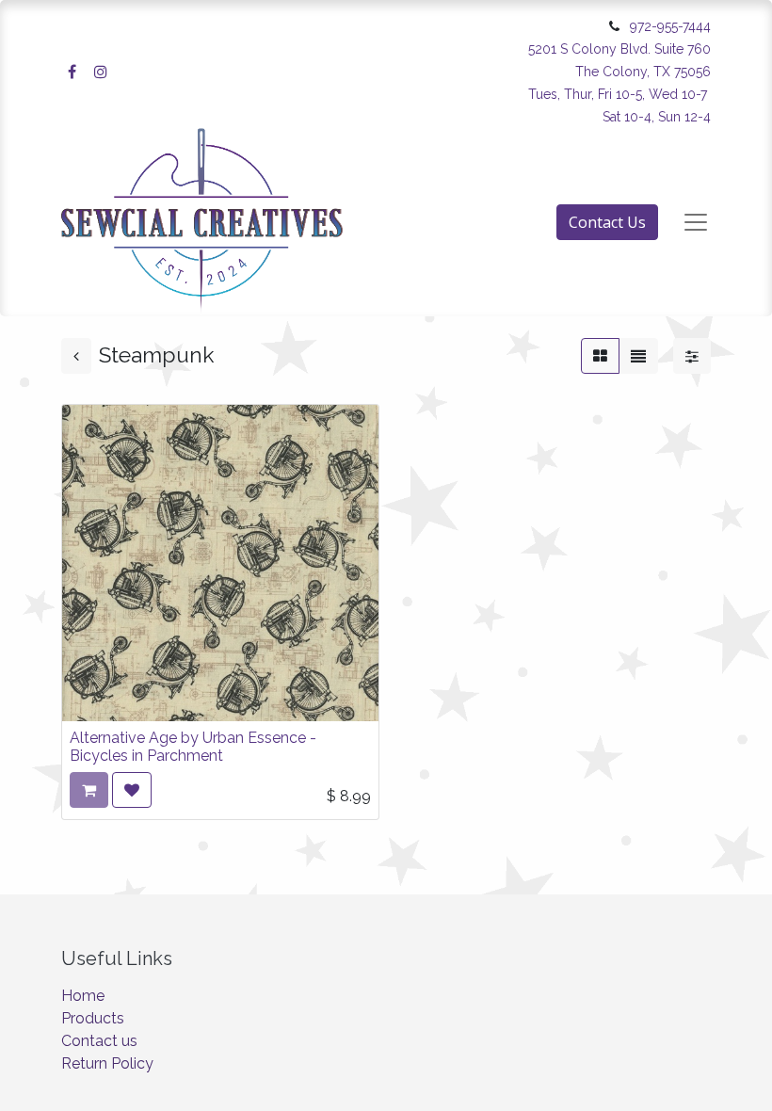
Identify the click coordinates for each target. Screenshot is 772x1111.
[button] (132, 790)
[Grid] (600, 356)
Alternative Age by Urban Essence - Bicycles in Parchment (193, 747)
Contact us (99, 1041)
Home (83, 996)
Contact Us (607, 222)
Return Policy (107, 1063)
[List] (638, 356)
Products (92, 1018)
